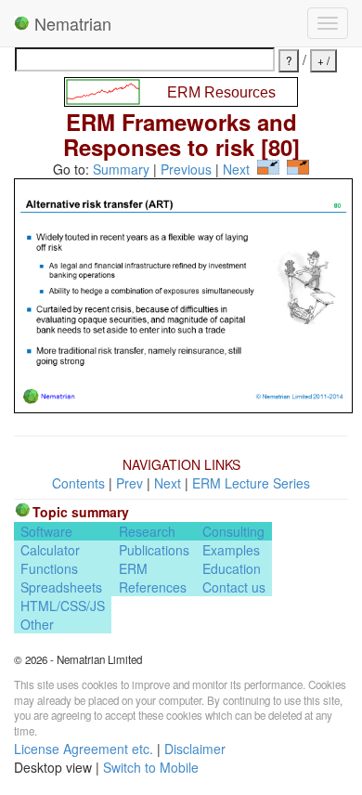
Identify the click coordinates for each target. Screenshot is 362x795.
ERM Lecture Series (251, 483)
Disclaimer (195, 748)
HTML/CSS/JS (62, 605)
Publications (154, 550)
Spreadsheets (61, 587)
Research (147, 531)
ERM (133, 568)
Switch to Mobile (151, 767)
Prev (129, 483)
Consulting (233, 531)
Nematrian (70, 23)
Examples (231, 550)
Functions (49, 568)
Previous (186, 169)
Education (231, 568)
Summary (121, 169)
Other (37, 624)
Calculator (50, 550)
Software (46, 531)
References (153, 587)
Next (236, 169)
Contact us (233, 587)
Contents (78, 483)
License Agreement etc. (83, 748)
